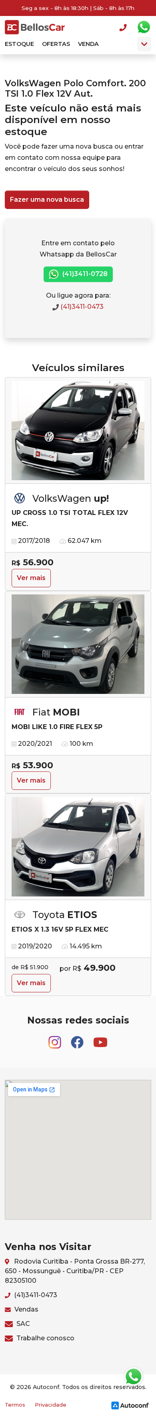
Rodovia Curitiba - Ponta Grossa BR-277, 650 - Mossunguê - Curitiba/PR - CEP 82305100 (75, 1271)
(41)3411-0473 (81, 306)
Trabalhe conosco (44, 1338)
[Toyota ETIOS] (78, 847)
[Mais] (144, 44)
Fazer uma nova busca (47, 199)
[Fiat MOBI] (78, 644)
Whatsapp (143, 27)
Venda (88, 44)
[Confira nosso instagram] (55, 1038)
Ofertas (56, 44)
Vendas (25, 1309)
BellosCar (35, 27)
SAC (22, 1324)
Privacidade (50, 1405)
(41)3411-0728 (84, 274)
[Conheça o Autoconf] (130, 1405)
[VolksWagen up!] (78, 431)
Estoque (19, 44)
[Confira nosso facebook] (78, 1038)
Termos (15, 1405)
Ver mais (31, 578)
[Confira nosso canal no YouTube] (100, 1038)
